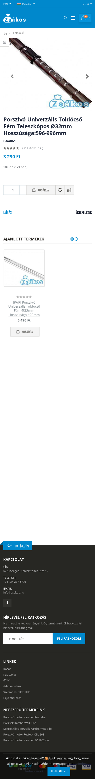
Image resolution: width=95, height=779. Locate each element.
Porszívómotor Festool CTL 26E (23, 559)
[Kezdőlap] (5, 33)
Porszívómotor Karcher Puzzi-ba (24, 542)
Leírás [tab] (7, 212)
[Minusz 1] (6, 190)
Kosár (7, 493)
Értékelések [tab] (84, 212)
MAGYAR (27, 3)
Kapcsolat (9, 499)
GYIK (6, 505)
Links (85, 3)
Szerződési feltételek (16, 516)
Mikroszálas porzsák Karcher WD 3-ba (27, 553)
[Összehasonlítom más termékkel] (69, 190)
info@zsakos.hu (13, 417)
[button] (65, 18)
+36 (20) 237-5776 (14, 406)
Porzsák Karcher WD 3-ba (19, 547)
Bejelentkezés (12, 522)
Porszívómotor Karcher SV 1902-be (26, 565)
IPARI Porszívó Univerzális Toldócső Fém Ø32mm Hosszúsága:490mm (24, 308)
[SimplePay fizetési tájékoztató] (47, 591)
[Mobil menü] (73, 18)
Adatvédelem (12, 511)
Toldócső (18, 33)
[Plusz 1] (22, 190)
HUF (5, 3)
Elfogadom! (59, 771)
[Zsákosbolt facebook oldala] (7, 427)
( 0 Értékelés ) (32, 148)
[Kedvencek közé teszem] (60, 190)
